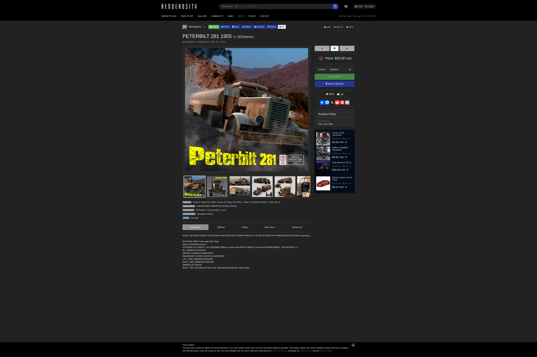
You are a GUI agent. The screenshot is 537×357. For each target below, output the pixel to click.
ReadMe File (324, 121)
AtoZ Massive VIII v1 (341, 162)
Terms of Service (279, 351)
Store (236, 27)
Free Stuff (187, 16)
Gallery (202, 16)
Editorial (221, 227)
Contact (265, 16)
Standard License (205, 214)
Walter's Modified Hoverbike (340, 148)
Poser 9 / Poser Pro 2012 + (256, 202)
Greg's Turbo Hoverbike (338, 133)
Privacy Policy (326, 351)
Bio (282, 27)
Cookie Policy (306, 351)
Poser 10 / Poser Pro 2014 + (230, 202)
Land (224, 210)
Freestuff (260, 27)
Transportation (213, 210)
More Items (270, 227)
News (231, 16)
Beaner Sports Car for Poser (342, 178)
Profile (226, 27)
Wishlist (272, 27)
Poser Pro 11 (275, 202)
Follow (215, 27)
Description (195, 227)
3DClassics (245, 37)
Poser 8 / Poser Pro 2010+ (204, 202)
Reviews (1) (297, 227)
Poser (252, 16)
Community (217, 16)
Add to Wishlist (335, 83)
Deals (241, 16)
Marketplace (169, 16)
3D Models (200, 210)
